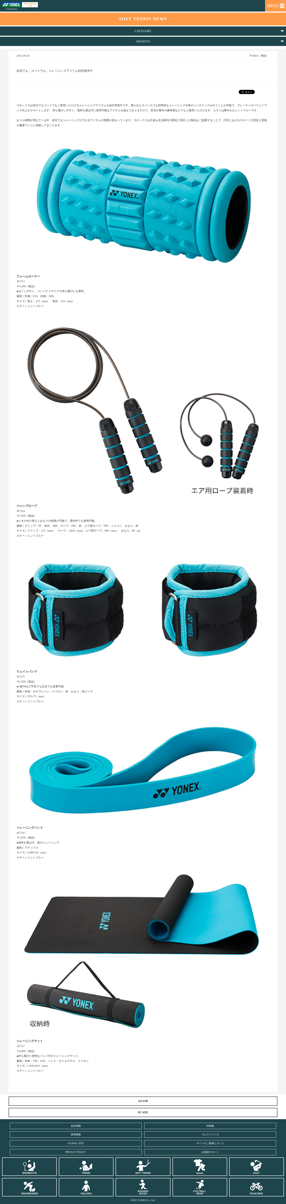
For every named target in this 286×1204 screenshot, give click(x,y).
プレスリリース (210, 1134)
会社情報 (76, 1125)
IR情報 (210, 1125)
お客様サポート (210, 1152)
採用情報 (76, 1134)
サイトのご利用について (210, 1143)
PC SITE (143, 1112)
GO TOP (143, 1101)
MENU (273, 6)
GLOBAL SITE (76, 1143)
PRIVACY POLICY (75, 1152)
